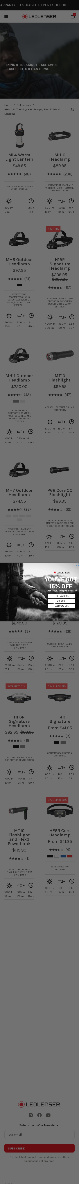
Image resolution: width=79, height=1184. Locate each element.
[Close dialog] (77, 564)
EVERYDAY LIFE (61, 606)
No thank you (62, 610)
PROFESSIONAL (61, 596)
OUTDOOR (61, 601)
